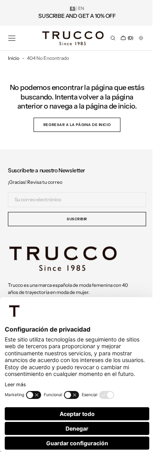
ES (72, 8)
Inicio (13, 58)
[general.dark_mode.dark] (135, 38)
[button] (12, 38)
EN (81, 8)
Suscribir (74, 219)
